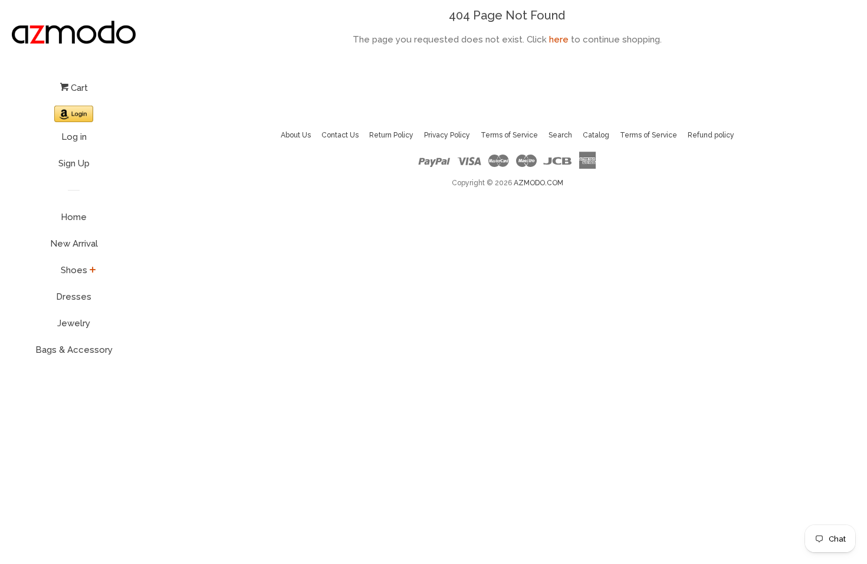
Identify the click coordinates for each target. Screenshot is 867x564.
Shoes (74, 270)
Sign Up (74, 163)
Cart (78, 88)
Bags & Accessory (74, 350)
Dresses (73, 296)
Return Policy (391, 135)
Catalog (596, 135)
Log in (74, 137)
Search (560, 135)
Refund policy (711, 135)
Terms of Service (509, 135)
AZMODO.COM (538, 183)
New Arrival (74, 243)
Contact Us (340, 135)
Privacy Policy (447, 135)
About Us (296, 135)
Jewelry (73, 323)
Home (74, 217)
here (559, 39)
